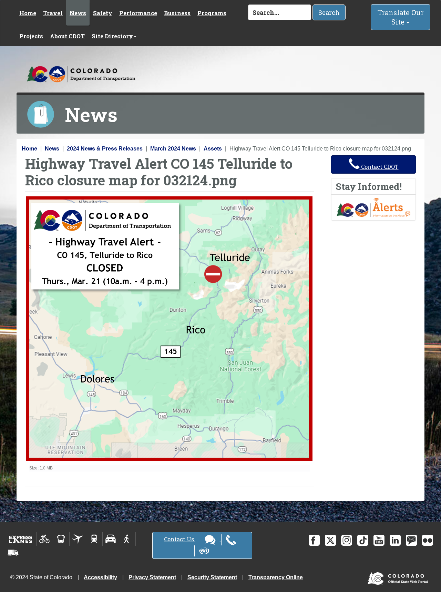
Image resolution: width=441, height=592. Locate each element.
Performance (138, 13)
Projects (31, 36)
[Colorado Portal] (399, 577)
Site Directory (112, 36)
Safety (102, 13)
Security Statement (212, 577)
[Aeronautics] (77, 539)
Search (329, 12)
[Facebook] (314, 540)
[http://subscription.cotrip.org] (373, 207)
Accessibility (100, 577)
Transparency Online (275, 577)
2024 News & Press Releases (105, 149)
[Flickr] (427, 540)
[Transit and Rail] (61, 539)
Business (177, 13)
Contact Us (179, 539)
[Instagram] (346, 540)
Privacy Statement (152, 577)
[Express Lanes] (21, 539)
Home (27, 13)
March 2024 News (173, 149)
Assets (213, 149)
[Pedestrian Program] (127, 539)
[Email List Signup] (411, 540)
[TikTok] (363, 540)
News (78, 13)
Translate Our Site (401, 17)
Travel (53, 13)
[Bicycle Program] (44, 539)
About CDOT (67, 36)
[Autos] (110, 539)
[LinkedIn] (395, 540)
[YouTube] (379, 540)
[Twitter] (330, 540)
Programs (211, 13)
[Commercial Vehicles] (13, 553)
